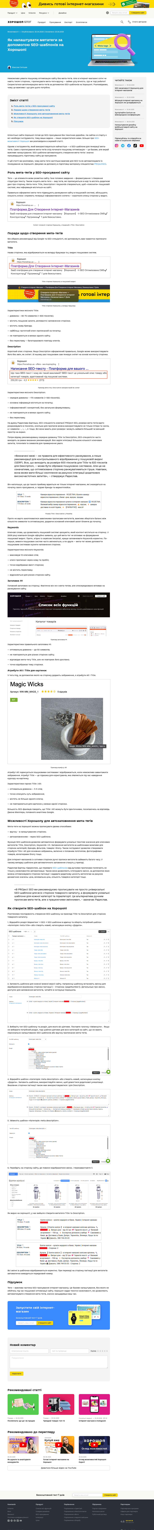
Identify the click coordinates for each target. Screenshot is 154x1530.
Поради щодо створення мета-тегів (32, 110)
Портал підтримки (99, 1508)
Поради (10, 1418)
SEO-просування (42, 1514)
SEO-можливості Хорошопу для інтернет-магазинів (129, 89)
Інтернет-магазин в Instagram (92, 1421)
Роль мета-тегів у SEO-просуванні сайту (34, 106)
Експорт (68, 22)
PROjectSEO (100, 164)
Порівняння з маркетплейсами (76, 1517)
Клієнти (32, 13)
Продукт (42, 22)
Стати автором (139, 22)
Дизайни (62, 13)
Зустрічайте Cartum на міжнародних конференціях (127, 114)
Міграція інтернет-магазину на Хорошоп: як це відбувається (128, 101)
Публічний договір (99, 1514)
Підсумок (18, 121)
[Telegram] (122, 145)
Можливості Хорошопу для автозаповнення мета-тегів (42, 114)
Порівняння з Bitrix (71, 1514)
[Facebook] (129, 145)
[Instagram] (116, 145)
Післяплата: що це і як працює (21, 1421)
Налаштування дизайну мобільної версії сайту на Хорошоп (126, 127)
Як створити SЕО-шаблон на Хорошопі (33, 117)
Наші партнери (126, 1514)
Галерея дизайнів (42, 1511)
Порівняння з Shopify (72, 1520)
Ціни (23, 13)
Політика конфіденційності (18, 1517)
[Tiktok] (135, 145)
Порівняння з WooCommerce (75, 1511)
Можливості (13, 32)
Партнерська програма (130, 1508)
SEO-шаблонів (60, 868)
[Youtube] (141, 145)
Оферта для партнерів (129, 1511)
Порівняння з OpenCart (73, 1508)
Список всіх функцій (43, 1508)
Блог (9, 1511)
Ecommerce (81, 22)
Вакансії (11, 1514)
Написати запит (98, 1511)
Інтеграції (39, 1517)
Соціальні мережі (85, 1418)
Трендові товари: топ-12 (54, 1421)
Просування (55, 22)
